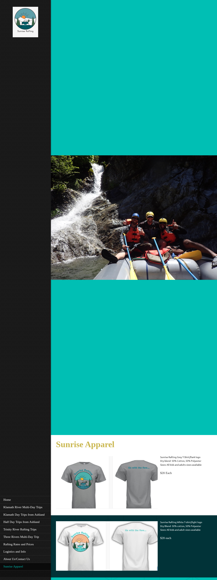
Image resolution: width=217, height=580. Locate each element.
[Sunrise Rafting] (25, 23)
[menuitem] (25, 499)
